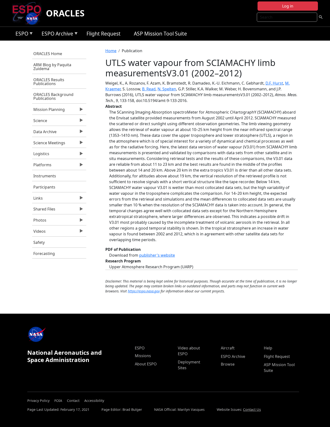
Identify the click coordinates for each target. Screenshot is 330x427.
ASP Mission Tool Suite (160, 33)
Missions (143, 355)
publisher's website (157, 255)
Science (39, 122)
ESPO (20, 34)
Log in (287, 6)
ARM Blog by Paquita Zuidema (52, 66)
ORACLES (65, 13)
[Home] (28, 13)
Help (268, 348)
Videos (39, 232)
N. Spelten (167, 89)
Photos (39, 221)
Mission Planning (48, 111)
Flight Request (103, 33)
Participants (44, 187)
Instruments (44, 176)
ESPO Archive (56, 34)
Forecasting (44, 253)
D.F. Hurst (274, 83)
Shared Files (43, 210)
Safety (39, 242)
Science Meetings (48, 144)
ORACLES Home (47, 53)
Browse (228, 364)
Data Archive (44, 133)
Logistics (40, 155)
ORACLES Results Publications (48, 81)
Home (110, 50)
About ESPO (146, 364)
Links (37, 199)
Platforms (41, 166)
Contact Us (252, 409)
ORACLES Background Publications (53, 96)
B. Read (149, 89)
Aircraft (228, 348)
